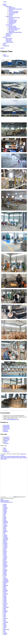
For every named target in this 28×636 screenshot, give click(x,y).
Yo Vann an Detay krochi (14, 17)
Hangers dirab (12, 7)
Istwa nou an (8, 39)
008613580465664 (5, 500)
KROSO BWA (6, 427)
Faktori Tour (8, 40)
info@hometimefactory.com (13, 419)
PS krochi (11, 15)
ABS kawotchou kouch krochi (15, 8)
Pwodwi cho (22, 453)
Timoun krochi (9, 33)
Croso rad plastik (9, 42)
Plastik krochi (9, 6)
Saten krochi (11, 23)
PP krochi (11, 10)
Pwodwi (5, 5)
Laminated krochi (12, 22)
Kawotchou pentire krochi (14, 28)
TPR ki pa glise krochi (13, 11)
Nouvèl (4, 43)
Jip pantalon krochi (13, 20)
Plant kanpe (8, 35)
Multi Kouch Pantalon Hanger (15, 32)
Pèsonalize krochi (12, 21)
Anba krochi (11, 13)
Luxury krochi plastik (13, 12)
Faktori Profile (9, 38)
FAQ (4, 44)
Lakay (4, 4)
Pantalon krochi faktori (17, 457)
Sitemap (2, 455)
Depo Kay (8, 34)
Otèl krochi (11, 18)
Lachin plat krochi (8, 457)
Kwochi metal (9, 24)
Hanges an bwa (9, 16)
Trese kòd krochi (12, 26)
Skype (2, 499)
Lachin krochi (4, 456)
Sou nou (5, 37)
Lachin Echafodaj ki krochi (13, 456)
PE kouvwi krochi (13, 27)
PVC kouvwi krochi (13, 29)
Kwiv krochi (11, 31)
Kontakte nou (6, 45)
